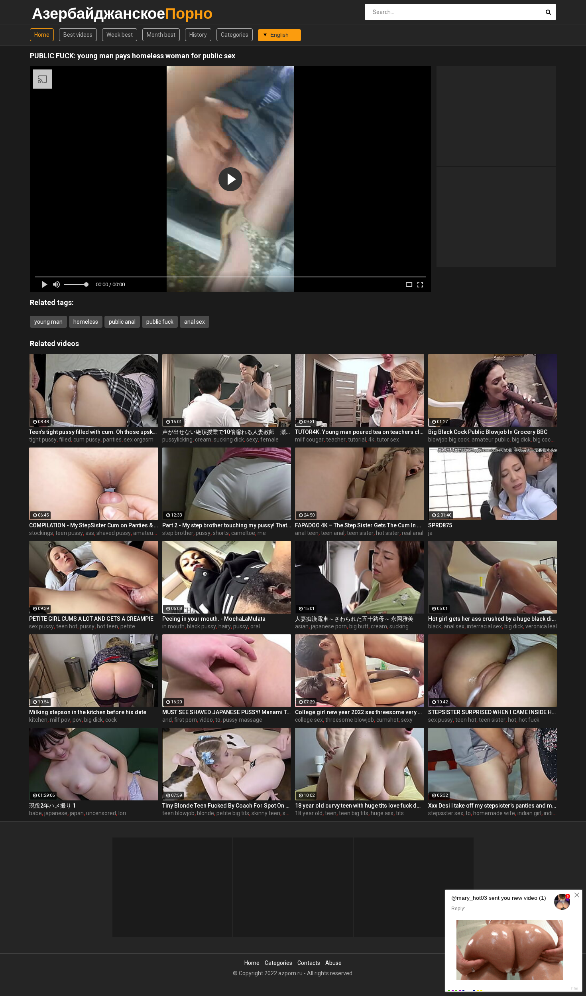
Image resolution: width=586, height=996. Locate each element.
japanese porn (329, 626)
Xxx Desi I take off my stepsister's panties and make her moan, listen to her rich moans (492, 805)
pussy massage (242, 720)
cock (111, 720)
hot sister (387, 533)
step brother (177, 533)
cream (203, 439)
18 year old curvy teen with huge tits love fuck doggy (359, 805)
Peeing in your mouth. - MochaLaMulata (213, 619)
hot (512, 720)
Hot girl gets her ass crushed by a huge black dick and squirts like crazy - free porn (492, 619)
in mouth (173, 626)
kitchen (38, 720)
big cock (543, 439)
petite (127, 626)
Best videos (77, 35)
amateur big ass (153, 533)
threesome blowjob (349, 720)
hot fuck (529, 720)
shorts (221, 533)
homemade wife (494, 813)
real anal (412, 533)
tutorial (357, 439)
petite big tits (232, 813)
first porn (185, 720)
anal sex (194, 322)
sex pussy (41, 626)
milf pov (60, 720)
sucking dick (229, 439)
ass (89, 533)
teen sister (360, 533)
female (269, 439)
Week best (119, 35)
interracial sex (484, 626)
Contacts (308, 963)
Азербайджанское (53, 13)
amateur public (490, 439)
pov (77, 720)
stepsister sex (445, 813)
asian (302, 626)
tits (400, 813)
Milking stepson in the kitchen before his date (87, 712)
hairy (224, 626)
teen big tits (353, 813)
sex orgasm (138, 439)
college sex (309, 720)
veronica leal (541, 626)
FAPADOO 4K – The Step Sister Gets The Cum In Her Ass (359, 525)
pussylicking (177, 439)
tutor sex (388, 439)
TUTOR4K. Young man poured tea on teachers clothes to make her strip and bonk (359, 432)
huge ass (382, 813)
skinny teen (266, 813)
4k (371, 439)
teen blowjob (178, 813)
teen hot (66, 626)
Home (41, 35)
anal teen (307, 533)
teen (330, 813)
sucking (399, 626)
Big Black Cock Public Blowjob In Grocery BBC (487, 432)
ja (430, 533)
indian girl (529, 813)
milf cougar (309, 439)
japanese (55, 813)
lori (122, 813)
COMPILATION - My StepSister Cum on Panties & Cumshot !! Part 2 (93, 525)
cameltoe (243, 533)
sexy (252, 439)
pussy (203, 533)
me (262, 533)
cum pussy (86, 439)
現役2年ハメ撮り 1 (52, 805)
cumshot (387, 720)
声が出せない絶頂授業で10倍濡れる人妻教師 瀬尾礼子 (226, 432)
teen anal (332, 533)
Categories (234, 35)
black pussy (201, 626)
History (198, 35)
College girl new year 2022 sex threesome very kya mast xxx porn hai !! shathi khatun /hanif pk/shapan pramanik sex (359, 712)
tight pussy (43, 439)
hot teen (107, 626)
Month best (161, 35)
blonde (205, 813)
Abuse (333, 963)
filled (65, 439)
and (167, 720)
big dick (521, 439)
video (206, 720)
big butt (358, 626)
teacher (336, 439)
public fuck (159, 322)
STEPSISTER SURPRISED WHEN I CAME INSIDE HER (492, 712)
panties (112, 439)
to (217, 720)
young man (48, 322)
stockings (41, 533)
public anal (122, 322)
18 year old (308, 813)
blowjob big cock (448, 439)
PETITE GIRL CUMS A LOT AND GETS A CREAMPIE (91, 619)
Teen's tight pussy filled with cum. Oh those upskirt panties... (93, 432)
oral (255, 626)
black (434, 626)
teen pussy (69, 533)
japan (77, 813)
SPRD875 (440, 525)
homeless (85, 322)
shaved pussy (113, 533)
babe (35, 813)
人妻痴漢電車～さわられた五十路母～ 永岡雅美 (354, 619)
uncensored (101, 813)
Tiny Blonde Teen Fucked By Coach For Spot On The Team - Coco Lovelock (226, 805)
